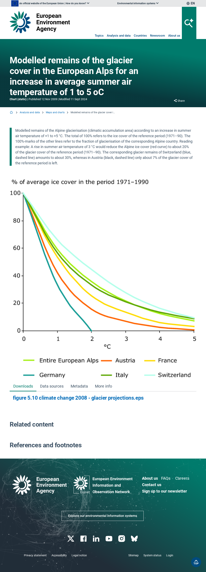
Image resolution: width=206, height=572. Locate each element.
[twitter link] (71, 539)
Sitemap (133, 555)
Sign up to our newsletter (164, 491)
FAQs (165, 478)
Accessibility (59, 555)
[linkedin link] (97, 539)
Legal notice (79, 555)
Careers (182, 478)
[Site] (40, 22)
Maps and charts (55, 112)
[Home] (12, 113)
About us (174, 35)
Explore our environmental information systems (102, 516)
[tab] (23, 386)
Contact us (151, 484)
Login (169, 555)
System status (152, 555)
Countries (140, 35)
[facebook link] (84, 539)
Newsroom (157, 35)
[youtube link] (109, 539)
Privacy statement (35, 555)
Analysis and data (119, 35)
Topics (99, 35)
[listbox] (50, 3)
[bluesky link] (135, 539)
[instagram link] (122, 539)
